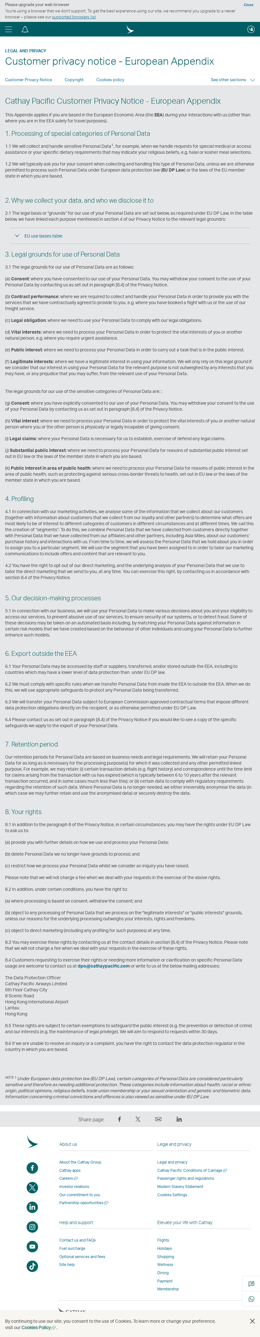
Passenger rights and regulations (185, 1178)
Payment (164, 1281)
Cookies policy (110, 79)
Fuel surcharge (72, 1248)
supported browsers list (74, 16)
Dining (163, 1272)
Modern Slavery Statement (180, 1186)
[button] (8, 29)
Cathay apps (70, 1170)
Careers (69, 1178)
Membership (168, 1289)
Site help (67, 1264)
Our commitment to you (79, 1194)
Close (248, 5)
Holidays (164, 1248)
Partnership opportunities (84, 1202)
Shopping (165, 1256)
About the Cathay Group (80, 1162)
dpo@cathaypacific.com (104, 966)
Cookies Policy (39, 1327)
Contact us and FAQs (77, 1240)
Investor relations (74, 1186)
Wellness (165, 1264)
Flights (163, 1240)
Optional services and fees (82, 1256)
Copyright (74, 79)
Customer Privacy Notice (28, 79)
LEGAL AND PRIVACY (25, 50)
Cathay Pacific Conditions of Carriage (192, 1170)
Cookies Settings (172, 1195)
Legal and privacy (172, 1162)
